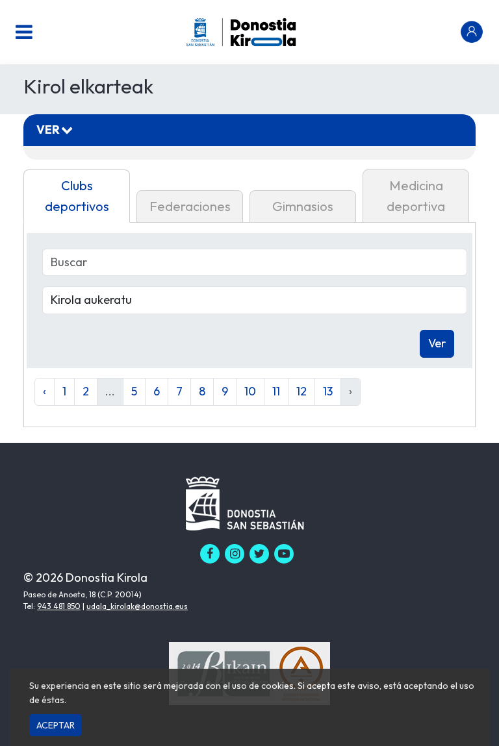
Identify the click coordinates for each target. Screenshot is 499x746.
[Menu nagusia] (24, 31)
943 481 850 (59, 606)
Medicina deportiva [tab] (416, 195)
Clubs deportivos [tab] (77, 195)
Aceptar (55, 725)
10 (250, 391)
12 (301, 391)
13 (328, 391)
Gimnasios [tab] (302, 206)
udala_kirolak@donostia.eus (137, 606)
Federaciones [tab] (190, 206)
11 (276, 391)
